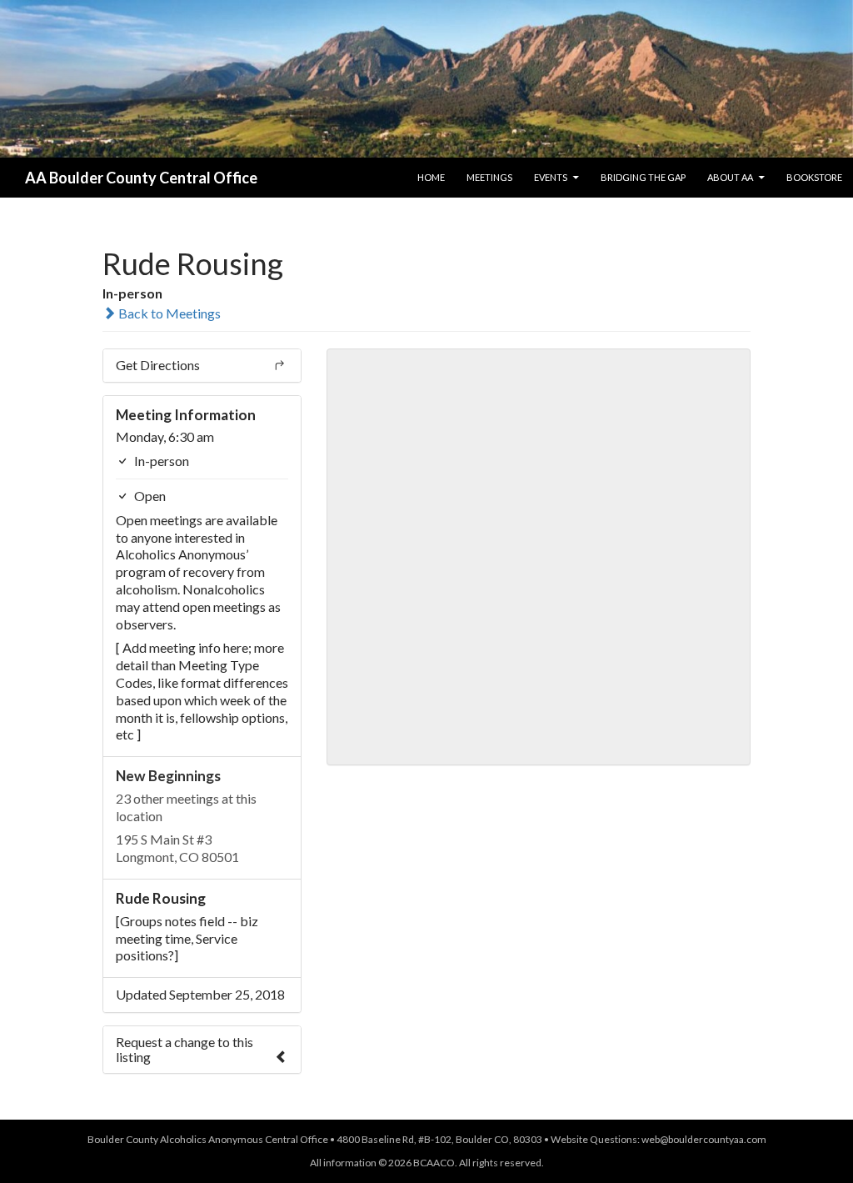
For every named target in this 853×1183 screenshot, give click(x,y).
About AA (730, 177)
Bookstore (814, 177)
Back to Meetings (168, 313)
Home (431, 177)
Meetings (489, 177)
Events (550, 177)
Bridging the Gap (643, 177)
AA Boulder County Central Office (141, 177)
